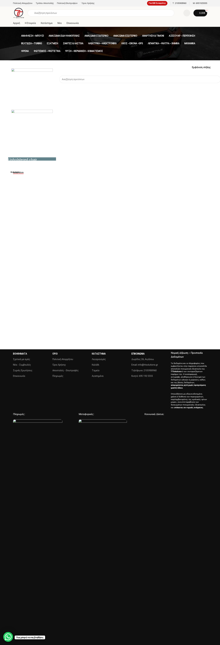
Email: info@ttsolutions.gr (144, 364)
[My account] (187, 13)
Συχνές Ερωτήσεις (22, 370)
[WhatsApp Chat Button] (8, 637)
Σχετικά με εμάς (21, 359)
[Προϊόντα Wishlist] (179, 13)
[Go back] (17, 36)
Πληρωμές (57, 376)
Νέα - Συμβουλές (22, 364)
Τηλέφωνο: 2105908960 (144, 370)
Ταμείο (95, 370)
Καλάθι (95, 364)
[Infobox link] (179, 3)
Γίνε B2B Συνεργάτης (157, 3)
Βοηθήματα (20, 353)
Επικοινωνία (19, 376)
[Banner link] (32, 159)
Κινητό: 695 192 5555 (142, 376)
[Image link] (37, 541)
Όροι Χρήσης (59, 364)
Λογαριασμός (99, 359)
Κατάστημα (99, 353)
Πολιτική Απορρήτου (62, 359)
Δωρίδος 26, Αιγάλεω (142, 359)
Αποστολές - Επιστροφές (65, 370)
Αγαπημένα (98, 376)
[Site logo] (19, 12)
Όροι (54, 353)
